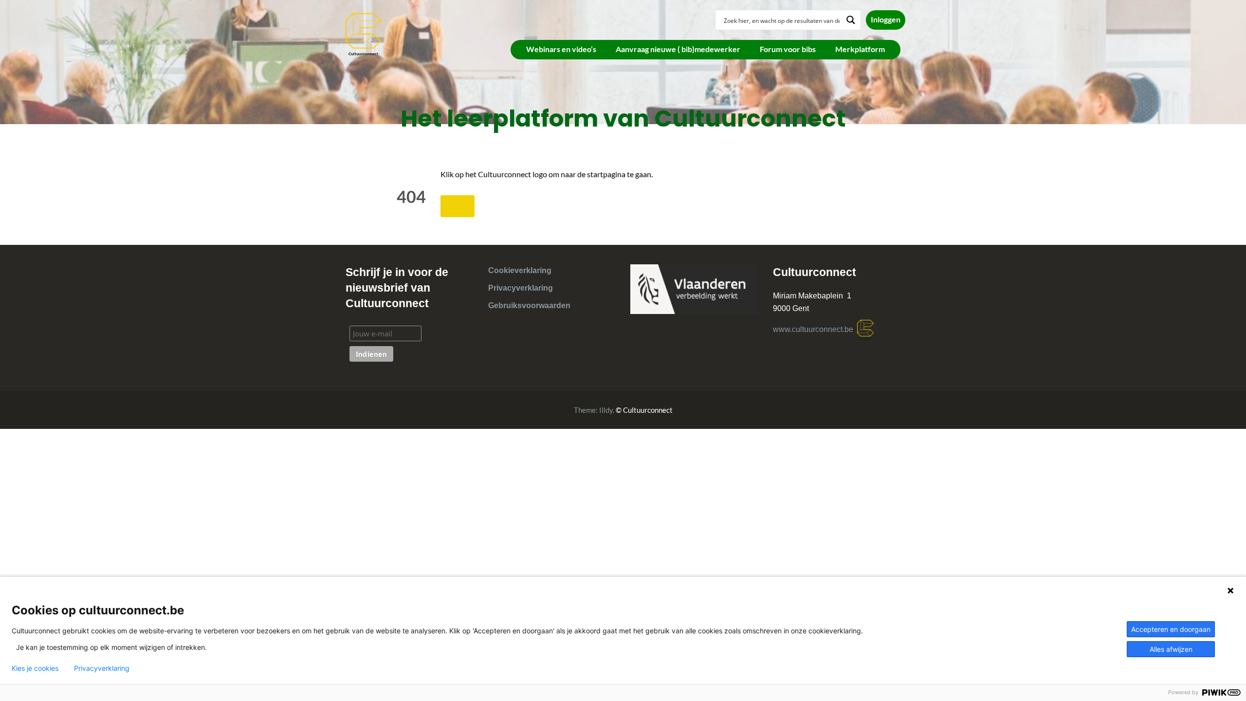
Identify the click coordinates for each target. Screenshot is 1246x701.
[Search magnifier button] (851, 20)
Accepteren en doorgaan (1170, 629)
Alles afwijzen (1171, 649)
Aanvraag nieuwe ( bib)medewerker (678, 49)
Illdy (606, 410)
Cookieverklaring (519, 270)
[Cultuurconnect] (364, 33)
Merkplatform (860, 49)
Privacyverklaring (520, 288)
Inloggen (885, 19)
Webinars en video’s (561, 49)
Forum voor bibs (788, 49)
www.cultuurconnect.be (815, 329)
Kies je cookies (35, 668)
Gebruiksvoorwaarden (529, 305)
